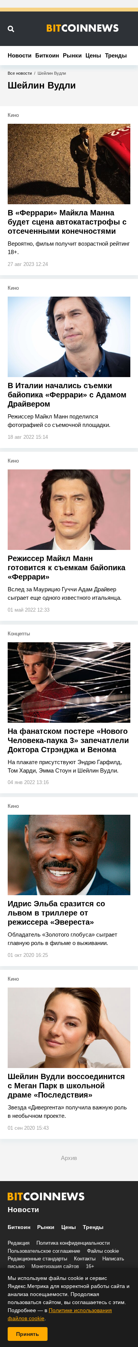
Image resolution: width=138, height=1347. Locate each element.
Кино (13, 115)
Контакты (84, 1259)
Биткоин (47, 55)
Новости (19, 55)
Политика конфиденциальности (73, 1243)
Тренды (116, 55)
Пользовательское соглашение (44, 1251)
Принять (27, 1334)
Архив (69, 1158)
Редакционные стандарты (37, 1259)
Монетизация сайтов (55, 1266)
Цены (93, 55)
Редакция (19, 1243)
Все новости (20, 73)
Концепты (19, 634)
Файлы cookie (103, 1251)
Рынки (72, 55)
